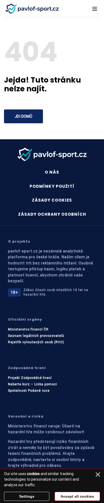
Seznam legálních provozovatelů (36, 336)
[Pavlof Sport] (32, 8)
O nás (52, 172)
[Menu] (95, 9)
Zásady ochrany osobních (52, 214)
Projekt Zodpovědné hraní (30, 378)
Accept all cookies (77, 496)
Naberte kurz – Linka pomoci (32, 384)
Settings (26, 496)
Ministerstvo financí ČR (28, 329)
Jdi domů (23, 116)
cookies (33, 474)
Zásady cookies (52, 200)
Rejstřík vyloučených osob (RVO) (36, 342)
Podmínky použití (52, 186)
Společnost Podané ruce (29, 390)
